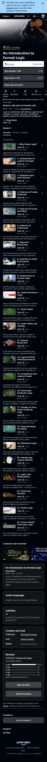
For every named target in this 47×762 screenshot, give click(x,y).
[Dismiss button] (42, 3)
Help (23, 751)
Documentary (26, 109)
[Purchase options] (42, 145)
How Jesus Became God (16, 553)
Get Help (7, 732)
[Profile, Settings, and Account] (43, 16)
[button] (17, 677)
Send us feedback (33, 748)
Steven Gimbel (12, 120)
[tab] (7, 132)
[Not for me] (36, 91)
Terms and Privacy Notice (15, 748)
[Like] (25, 91)
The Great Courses (29, 634)
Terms (5, 706)
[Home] (19, 16)
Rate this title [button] (23, 685)
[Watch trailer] (5, 91)
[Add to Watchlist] (14, 91)
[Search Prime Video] (28, 16)
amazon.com (11, 8)
